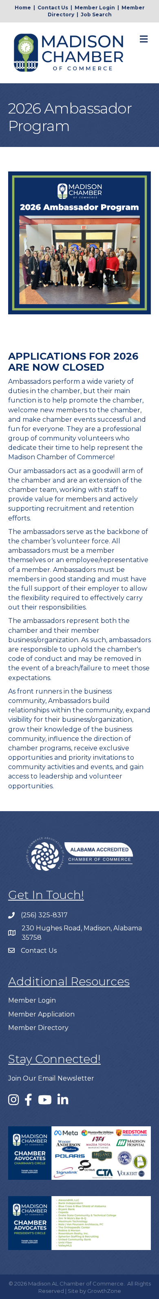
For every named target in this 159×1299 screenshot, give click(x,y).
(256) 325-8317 (44, 915)
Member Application (41, 1014)
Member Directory (38, 1028)
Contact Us (53, 7)
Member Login (95, 7)
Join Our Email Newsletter (51, 1078)
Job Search (96, 14)
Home (23, 7)
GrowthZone (104, 1291)
